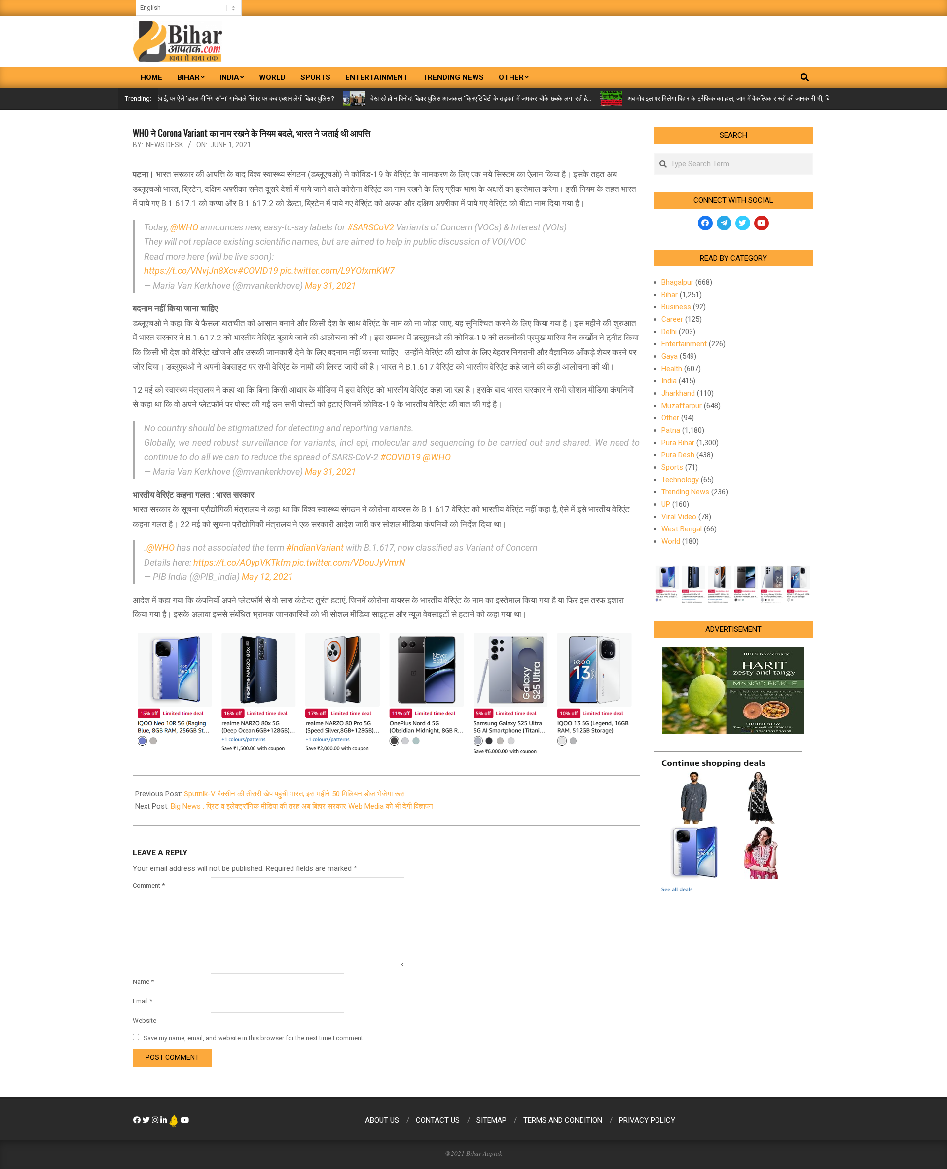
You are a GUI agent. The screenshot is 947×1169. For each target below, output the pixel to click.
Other (670, 418)
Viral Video (678, 516)
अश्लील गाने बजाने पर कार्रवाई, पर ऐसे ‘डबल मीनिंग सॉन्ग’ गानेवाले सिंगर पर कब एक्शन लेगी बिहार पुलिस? (186, 98)
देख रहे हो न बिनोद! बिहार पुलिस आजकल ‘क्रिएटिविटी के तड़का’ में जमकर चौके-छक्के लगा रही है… (449, 98)
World (670, 541)
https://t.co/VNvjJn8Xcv (191, 270)
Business (676, 306)
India (669, 381)
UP (665, 504)
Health (671, 368)
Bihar (669, 294)
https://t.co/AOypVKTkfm (242, 562)
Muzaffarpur (681, 405)
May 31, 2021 (330, 285)
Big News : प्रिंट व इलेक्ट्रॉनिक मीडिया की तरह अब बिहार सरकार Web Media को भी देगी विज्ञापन (302, 806)
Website (144, 1020)
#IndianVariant (315, 547)
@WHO (184, 227)
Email (142, 1001)
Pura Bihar (677, 442)
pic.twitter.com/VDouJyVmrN (348, 562)
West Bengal (681, 529)
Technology (680, 479)
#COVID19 (258, 270)
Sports (672, 467)
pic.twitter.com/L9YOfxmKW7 (337, 270)
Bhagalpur (677, 282)
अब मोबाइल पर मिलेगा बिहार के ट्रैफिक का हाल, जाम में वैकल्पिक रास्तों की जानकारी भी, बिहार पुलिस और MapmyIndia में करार (741, 98)
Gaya (669, 356)
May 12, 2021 (267, 576)
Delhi (669, 331)
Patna (670, 430)
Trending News (685, 492)
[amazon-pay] (386, 691)
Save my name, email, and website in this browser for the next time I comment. (254, 1038)
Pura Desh (677, 455)
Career (672, 319)
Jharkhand (678, 393)
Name (143, 981)
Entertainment (684, 343)
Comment (149, 885)
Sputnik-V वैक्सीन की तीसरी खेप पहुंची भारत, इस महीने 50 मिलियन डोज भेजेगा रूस (294, 794)
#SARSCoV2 (370, 227)
